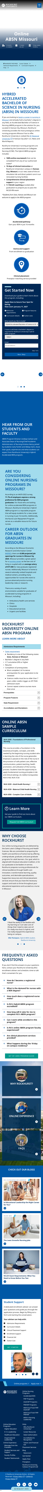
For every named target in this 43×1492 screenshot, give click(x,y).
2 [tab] (21, 88)
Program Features (11, 698)
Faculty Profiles (9, 1455)
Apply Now (26, 1459)
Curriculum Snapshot (28, 65)
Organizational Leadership (9, 1439)
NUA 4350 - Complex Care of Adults (18, 794)
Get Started (26, 1456)
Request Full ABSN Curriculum (21, 822)
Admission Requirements (10, 65)
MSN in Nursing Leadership (29, 1418)
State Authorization (30, 1435)
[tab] (21, 667)
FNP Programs (28, 1399)
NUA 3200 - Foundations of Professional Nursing (19, 740)
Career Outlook (23, 63)
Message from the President (10, 1446)
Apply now (35, 1383)
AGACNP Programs (30, 1402)
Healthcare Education (12, 1435)
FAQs (4, 67)
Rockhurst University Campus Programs (29, 1466)
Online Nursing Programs (27, 1392)
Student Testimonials (11, 1458)
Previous (2, 374)
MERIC (8, 553)
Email (7, 342)
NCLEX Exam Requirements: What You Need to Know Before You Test (19, 1277)
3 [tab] (25, 88)
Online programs (21, 1383)
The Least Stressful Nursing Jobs (17, 1240)
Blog (24, 1450)
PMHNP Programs (30, 1405)
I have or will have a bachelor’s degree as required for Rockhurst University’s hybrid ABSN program (19, 331)
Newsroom (27, 1453)
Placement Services (29, 1447)
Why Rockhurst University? (28, 1428)
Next (40, 374)
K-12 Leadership (10, 1432)
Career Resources (29, 1432)
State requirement (12, 651)
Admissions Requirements (14, 647)
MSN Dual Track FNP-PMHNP (31, 1414)
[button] (21, 982)
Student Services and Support (11, 1451)
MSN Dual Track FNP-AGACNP (31, 1409)
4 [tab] (26, 1375)
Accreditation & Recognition (29, 1439)
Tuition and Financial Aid (30, 1444)
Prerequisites (9, 693)
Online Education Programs (9, 1425)
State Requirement (11, 703)
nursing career (15, 561)
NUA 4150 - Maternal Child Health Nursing (20, 789)
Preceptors (26, 1462)
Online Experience (9, 1443)
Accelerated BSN (29, 1396)
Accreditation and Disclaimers (15, 708)
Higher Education (10, 1429)
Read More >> (5, 1208)
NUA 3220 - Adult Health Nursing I (17, 784)
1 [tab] (18, 88)
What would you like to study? (15, 321)
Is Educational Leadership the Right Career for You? (21, 1203)
